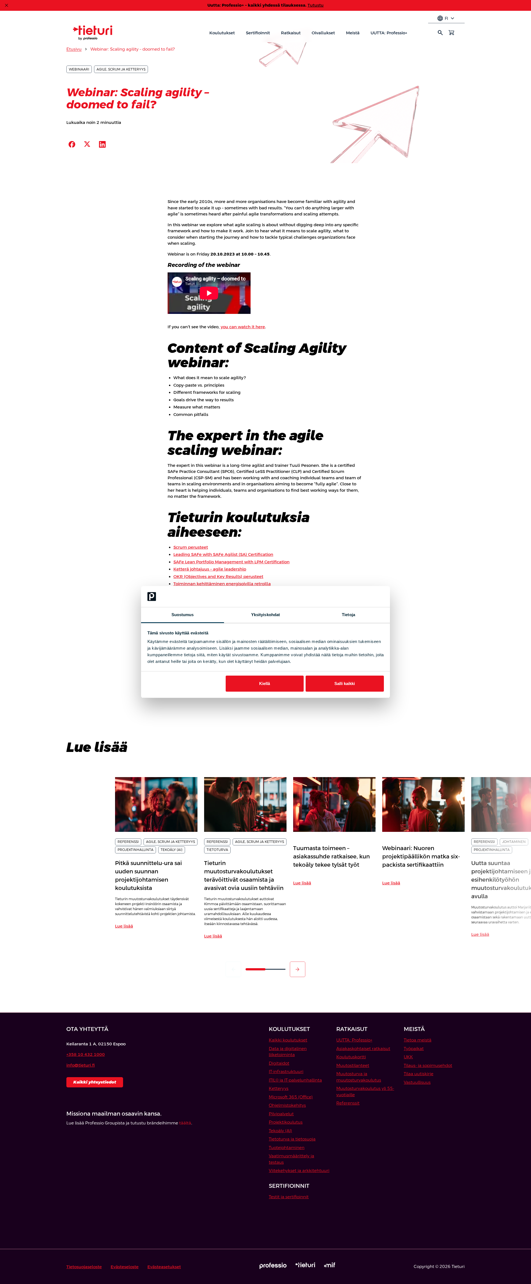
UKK (408, 1056)
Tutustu (316, 5)
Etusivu (74, 49)
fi (446, 18)
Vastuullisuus (417, 1082)
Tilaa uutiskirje (418, 1073)
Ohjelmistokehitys (287, 1105)
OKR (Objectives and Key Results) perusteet (218, 576)
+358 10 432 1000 (85, 1054)
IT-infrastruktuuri (286, 1071)
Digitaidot (279, 1063)
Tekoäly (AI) (280, 1130)
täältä (185, 1123)
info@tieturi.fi (80, 1065)
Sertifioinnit (258, 32)
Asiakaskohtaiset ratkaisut (363, 1048)
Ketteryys (278, 1088)
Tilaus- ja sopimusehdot (428, 1065)
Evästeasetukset (164, 1266)
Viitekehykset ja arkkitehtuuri (299, 1170)
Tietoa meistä (417, 1040)
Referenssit (348, 1103)
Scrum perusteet (190, 547)
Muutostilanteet (352, 1065)
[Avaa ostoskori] (451, 32)
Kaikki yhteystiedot (94, 1082)
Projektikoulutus (286, 1122)
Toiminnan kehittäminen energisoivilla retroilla (222, 583)
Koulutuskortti (351, 1056)
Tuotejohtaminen (286, 1147)
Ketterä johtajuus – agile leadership (209, 569)
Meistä (353, 32)
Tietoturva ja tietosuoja (292, 1139)
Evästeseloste (125, 1266)
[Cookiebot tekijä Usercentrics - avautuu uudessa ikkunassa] (359, 596)
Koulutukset (222, 32)
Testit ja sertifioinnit (289, 1196)
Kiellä (264, 683)
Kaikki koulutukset (288, 1040)
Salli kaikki (344, 683)
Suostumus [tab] (182, 614)
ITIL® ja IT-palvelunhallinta (295, 1080)
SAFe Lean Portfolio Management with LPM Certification (231, 561)
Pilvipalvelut (281, 1113)
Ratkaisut (291, 32)
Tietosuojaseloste (84, 1266)
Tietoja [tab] (348, 614)
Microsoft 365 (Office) (291, 1097)
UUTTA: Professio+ (389, 32)
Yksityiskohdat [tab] (265, 614)
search (440, 33)
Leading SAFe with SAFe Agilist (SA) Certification (223, 554)
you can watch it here (243, 326)
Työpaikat (414, 1048)
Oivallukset (323, 32)
